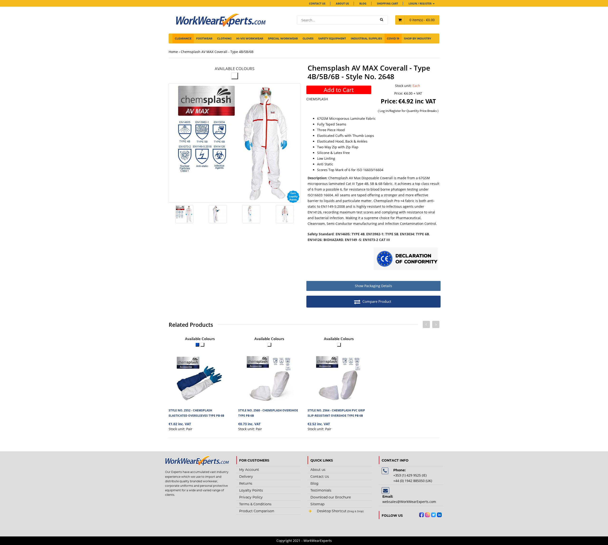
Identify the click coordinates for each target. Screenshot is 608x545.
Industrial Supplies (366, 38)
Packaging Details (373, 286)
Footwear (204, 38)
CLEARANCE (183, 38)
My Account (249, 470)
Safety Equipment (332, 38)
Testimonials (320, 490)
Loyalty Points (251, 490)
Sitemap (317, 504)
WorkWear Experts (340, 511)
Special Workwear (283, 38)
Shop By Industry (417, 38)
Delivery (246, 476)
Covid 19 (393, 38)
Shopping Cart (387, 3)
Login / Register (420, 3)
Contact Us (317, 3)
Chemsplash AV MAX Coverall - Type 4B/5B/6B (217, 51)
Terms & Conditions (255, 504)
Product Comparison (256, 511)
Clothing (224, 38)
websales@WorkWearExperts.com (409, 501)
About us (342, 3)
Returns (245, 483)
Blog (362, 3)
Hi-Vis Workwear (249, 38)
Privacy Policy (251, 497)
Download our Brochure (330, 497)
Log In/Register (391, 111)
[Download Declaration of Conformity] (406, 259)
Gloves (308, 38)
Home (173, 51)
